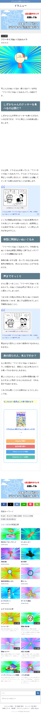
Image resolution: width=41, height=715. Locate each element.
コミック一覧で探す (31, 706)
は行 (4, 516)
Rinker (21, 432)
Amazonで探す (20, 441)
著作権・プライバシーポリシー (20, 708)
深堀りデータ (6, 708)
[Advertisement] (20, 147)
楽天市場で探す (20, 446)
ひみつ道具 (4, 35)
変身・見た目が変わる (9, 519)
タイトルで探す (8, 706)
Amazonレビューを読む (20, 457)
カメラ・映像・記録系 (15, 516)
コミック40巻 (29, 516)
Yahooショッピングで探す (20, 451)
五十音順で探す (19, 706)
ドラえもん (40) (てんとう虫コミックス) (20, 429)
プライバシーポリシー (9, 698)
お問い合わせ (35, 708)
